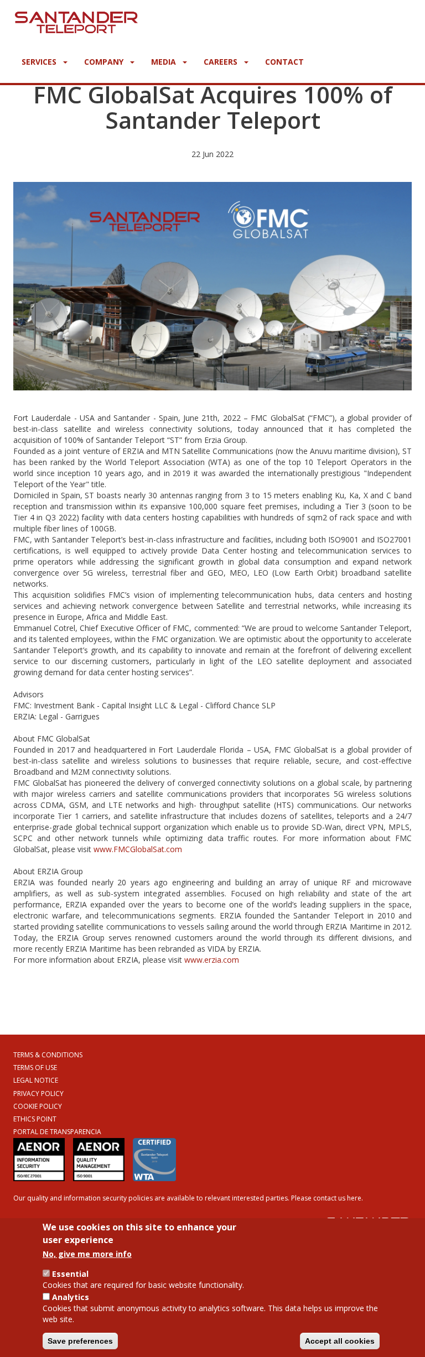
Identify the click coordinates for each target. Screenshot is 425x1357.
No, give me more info (87, 1254)
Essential (70, 1274)
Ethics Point (34, 1119)
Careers (222, 61)
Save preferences (80, 1341)
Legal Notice (35, 1080)
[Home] (76, 20)
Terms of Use (35, 1067)
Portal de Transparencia (57, 1131)
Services (40, 61)
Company (105, 61)
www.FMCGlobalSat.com (138, 849)
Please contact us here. (327, 1198)
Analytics (70, 1297)
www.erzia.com (211, 959)
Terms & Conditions (47, 1054)
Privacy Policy (38, 1093)
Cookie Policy (37, 1106)
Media (164, 61)
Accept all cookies (340, 1341)
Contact (284, 61)
